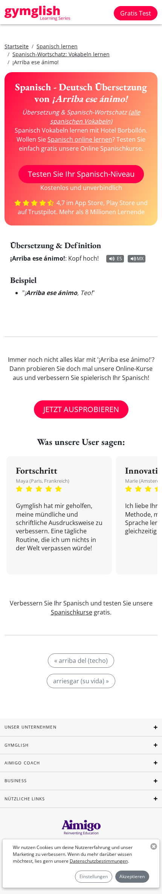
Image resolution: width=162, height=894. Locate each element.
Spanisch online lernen (79, 139)
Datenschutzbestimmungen (99, 861)
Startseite (17, 46)
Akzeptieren (132, 876)
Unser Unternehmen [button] (31, 727)
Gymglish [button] (17, 745)
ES (119, 258)
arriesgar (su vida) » (81, 681)
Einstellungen (93, 876)
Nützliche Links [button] (25, 798)
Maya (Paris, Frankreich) (42, 480)
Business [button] (16, 780)
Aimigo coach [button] (22, 763)
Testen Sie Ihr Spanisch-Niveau (81, 174)
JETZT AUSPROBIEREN (81, 409)
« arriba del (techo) (81, 660)
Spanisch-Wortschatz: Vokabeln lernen (61, 54)
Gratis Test (135, 13)
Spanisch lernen (57, 46)
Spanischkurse (71, 612)
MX (140, 258)
